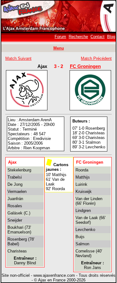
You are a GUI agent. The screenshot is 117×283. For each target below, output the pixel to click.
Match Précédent (96, 58)
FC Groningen (85, 66)
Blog (111, 36)
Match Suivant (18, 58)
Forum (60, 36)
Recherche (78, 36)
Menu (58, 48)
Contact (97, 36)
